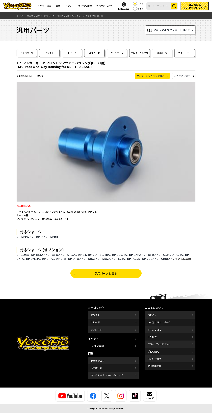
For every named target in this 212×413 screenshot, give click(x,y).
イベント (69, 6)
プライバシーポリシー (159, 344)
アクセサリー (184, 53)
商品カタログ (98, 360)
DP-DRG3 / (90, 259)
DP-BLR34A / (120, 255)
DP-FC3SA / (134, 259)
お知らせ (152, 315)
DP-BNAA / (136, 255)
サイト (140, 8)
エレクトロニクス (139, 53)
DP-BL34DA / (103, 255)
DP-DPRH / (52, 237)
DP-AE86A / (55, 255)
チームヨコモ (154, 329)
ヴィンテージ (116, 53)
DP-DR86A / (75, 259)
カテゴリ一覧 (26, 53)
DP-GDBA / (149, 259)
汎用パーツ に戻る (106, 273)
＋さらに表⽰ (183, 259)
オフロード (94, 53)
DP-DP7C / (48, 259)
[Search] (174, 6)
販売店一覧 (96, 368)
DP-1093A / (23, 255)
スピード (72, 53)
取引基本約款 (154, 366)
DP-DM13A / (33, 259)
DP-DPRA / (38, 237)
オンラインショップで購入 (150, 75)
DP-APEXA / (69, 255)
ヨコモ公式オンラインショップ (107, 375)
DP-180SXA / (39, 255)
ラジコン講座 (85, 6)
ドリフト (49, 53)
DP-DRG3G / (105, 259)
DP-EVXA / (119, 259)
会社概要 (152, 337)
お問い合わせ (154, 358)
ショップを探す (182, 75)
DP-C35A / (178, 255)
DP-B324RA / (86, 255)
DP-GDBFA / (164, 259)
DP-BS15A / (150, 255)
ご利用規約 (153, 351)
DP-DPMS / (24, 237)
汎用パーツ (162, 53)
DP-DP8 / (61, 259)
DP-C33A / (165, 255)
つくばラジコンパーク (159, 322)
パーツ (140, 3)
